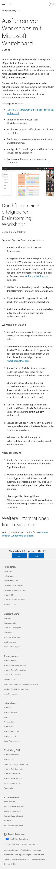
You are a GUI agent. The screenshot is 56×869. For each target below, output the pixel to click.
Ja (19, 555)
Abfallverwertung (10, 642)
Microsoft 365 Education (12, 675)
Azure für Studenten (11, 694)
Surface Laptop (9, 576)
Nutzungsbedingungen (23, 855)
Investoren (7, 821)
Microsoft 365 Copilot (11, 731)
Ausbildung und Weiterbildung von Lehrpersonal (21, 684)
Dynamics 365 (9, 722)
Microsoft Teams (10, 736)
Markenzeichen (38, 855)
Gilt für (7, 50)
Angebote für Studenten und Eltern (16, 689)
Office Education (9, 679)
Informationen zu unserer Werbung (16, 859)
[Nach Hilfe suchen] (10, 3)
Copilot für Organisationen (13, 585)
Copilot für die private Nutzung (15, 590)
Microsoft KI (8, 707)
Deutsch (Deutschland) (16, 834)
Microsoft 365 (9, 595)
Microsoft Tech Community (13, 769)
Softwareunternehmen (12, 783)
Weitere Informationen (12, 647)
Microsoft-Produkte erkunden (14, 600)
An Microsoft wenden (11, 850)
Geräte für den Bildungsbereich (15, 665)
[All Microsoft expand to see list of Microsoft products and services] (3, 4)
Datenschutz (8, 855)
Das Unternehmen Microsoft (14, 806)
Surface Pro (8, 571)
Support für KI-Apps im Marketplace (16, 764)
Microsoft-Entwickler (11, 754)
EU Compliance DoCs (38, 859)
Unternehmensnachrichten (13, 811)
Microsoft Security (10, 712)
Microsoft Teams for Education (15, 670)
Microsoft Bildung (10, 660)
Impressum (37, 850)
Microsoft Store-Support (12, 628)
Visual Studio (8, 788)
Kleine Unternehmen (11, 741)
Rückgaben (7, 632)
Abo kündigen (26, 850)
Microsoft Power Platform (13, 778)
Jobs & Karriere (9, 802)
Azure (6, 717)
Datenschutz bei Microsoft (13, 816)
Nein (36, 555)
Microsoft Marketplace (12, 774)
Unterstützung (9, 10)
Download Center (10, 623)
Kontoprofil (7, 618)
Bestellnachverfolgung (12, 637)
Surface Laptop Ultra (11, 581)
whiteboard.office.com (36, 276)
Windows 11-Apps (10, 604)
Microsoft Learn (9, 759)
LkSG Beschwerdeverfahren (13, 825)
